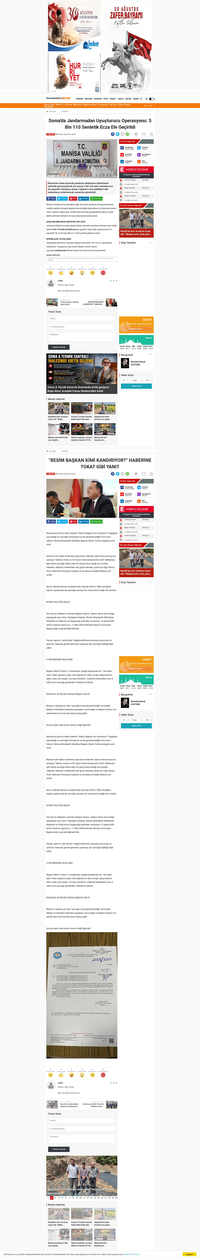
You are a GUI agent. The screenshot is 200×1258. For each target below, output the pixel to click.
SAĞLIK (121, 99)
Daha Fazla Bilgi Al (132, 1254)
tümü (150, 354)
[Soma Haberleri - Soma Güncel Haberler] (57, 98)
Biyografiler (49, 106)
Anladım (189, 1254)
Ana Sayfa (52, 111)
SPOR (105, 99)
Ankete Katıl (136, 329)
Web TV (60, 105)
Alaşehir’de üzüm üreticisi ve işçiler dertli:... (102, 419)
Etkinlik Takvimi (125, 105)
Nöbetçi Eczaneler (90, 105)
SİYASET (113, 99)
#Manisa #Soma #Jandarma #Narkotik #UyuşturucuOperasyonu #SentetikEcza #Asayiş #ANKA (80, 259)
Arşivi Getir (136, 386)
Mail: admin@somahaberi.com (69, 290)
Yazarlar (69, 105)
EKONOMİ (98, 99)
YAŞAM (135, 99)
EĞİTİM (128, 99)
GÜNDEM (79, 99)
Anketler (78, 105)
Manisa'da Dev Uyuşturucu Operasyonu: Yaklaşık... (104, 440)
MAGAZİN (88, 99)
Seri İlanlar (113, 105)
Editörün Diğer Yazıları (66, 285)
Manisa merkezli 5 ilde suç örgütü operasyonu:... (58, 440)
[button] (149, 242)
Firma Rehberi (103, 105)
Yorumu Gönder (58, 347)
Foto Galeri (50, 105)
